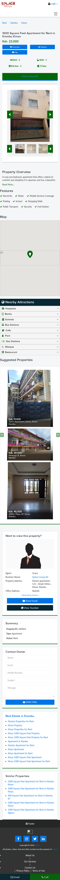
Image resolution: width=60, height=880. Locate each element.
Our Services (30, 861)
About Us (30, 855)
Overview (16, 47)
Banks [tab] (8, 314)
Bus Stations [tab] (11, 325)
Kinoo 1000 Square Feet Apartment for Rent (29, 761)
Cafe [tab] (8, 330)
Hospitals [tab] (10, 308)
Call (46, 877)
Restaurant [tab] (10, 352)
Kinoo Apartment (16, 749)
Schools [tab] (9, 319)
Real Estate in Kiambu (20, 716)
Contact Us (30, 867)
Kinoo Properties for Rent (20, 729)
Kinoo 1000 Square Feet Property (24, 733)
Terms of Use (38, 870)
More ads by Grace (29, 595)
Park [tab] (7, 335)
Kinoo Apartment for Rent (20, 753)
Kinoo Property (15, 725)
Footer (31, 823)
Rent (4, 23)
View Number (31, 607)
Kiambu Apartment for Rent (21, 745)
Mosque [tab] (9, 346)
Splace (37, 845)
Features (43, 47)
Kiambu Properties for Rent (21, 721)
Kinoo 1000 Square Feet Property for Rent (28, 737)
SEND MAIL (31, 702)
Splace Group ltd (40, 577)
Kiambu (14, 23)
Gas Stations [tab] (12, 341)
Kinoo (24, 23)
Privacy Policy (22, 870)
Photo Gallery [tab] (30, 76)
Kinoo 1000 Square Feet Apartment (25, 757)
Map (16, 52)
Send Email (31, 600)
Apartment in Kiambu (18, 741)
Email (16, 877)
